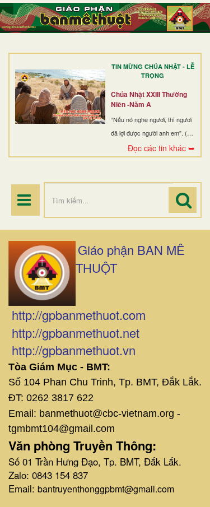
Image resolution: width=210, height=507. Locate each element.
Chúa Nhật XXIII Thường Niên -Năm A (149, 99)
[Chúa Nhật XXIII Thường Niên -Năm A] (60, 96)
